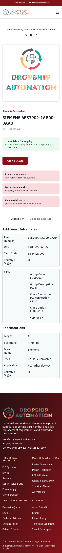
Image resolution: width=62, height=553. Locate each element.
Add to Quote (15, 161)
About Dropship (40, 507)
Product (18, 29)
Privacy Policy (39, 518)
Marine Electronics (41, 469)
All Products (38, 491)
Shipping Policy (10, 523)
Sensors (6, 478)
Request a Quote (11, 507)
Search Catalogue (41, 529)
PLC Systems (9, 467)
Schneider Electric (41, 486)
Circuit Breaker (10, 494)
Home (9, 29)
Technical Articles (11, 518)
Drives (5, 472)
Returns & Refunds (11, 529)
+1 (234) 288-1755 (19, 2)
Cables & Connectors (43, 480)
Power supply (9, 489)
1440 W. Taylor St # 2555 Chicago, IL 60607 (24, 447)
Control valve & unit (12, 483)
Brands (36, 512)
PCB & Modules (40, 475)
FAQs (5, 512)
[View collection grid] (31, 35)
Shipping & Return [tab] (41, 218)
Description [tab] (17, 218)
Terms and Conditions (43, 523)
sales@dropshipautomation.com (38, 2)
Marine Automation (42, 464)
